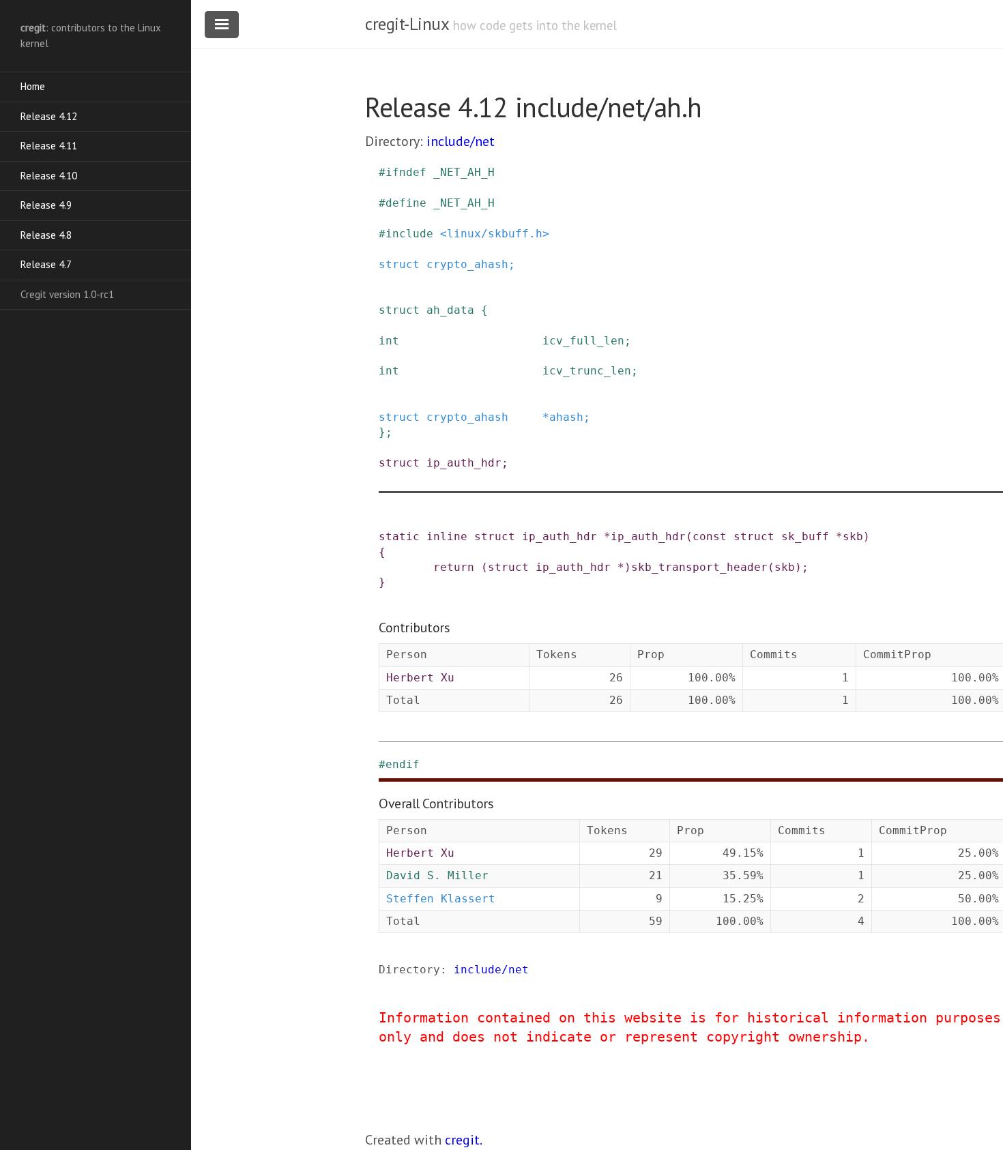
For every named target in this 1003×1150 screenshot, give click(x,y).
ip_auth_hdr (464, 462)
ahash (566, 417)
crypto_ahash (467, 264)
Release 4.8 (46, 234)
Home (32, 86)
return (453, 567)
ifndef (406, 172)
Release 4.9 (46, 204)
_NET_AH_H (464, 172)
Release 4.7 (46, 264)
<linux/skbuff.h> (494, 233)
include (409, 233)
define (406, 202)
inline (446, 536)
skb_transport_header (699, 567)
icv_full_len (583, 340)
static (399, 536)
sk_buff (805, 536)
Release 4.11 (48, 145)
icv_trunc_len (586, 370)
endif (403, 764)
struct (399, 264)
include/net (460, 141)
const (710, 536)
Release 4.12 (48, 116)
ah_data (450, 310)
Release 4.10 (48, 175)
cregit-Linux (406, 24)
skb (853, 536)
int (389, 340)
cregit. (463, 1140)
